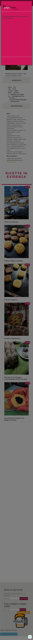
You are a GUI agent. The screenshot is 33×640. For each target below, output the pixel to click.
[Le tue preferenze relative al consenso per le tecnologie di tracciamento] (30, 637)
